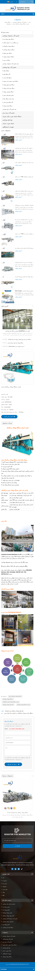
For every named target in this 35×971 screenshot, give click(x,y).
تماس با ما (5, 883)
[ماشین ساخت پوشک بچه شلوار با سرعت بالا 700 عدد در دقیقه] (7, 239)
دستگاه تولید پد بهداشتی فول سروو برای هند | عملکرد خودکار (24, 134)
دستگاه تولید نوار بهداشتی (8, 927)
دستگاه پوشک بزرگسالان (7, 23)
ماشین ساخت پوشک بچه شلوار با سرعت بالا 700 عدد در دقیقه (24, 234)
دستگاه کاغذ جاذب (7, 78)
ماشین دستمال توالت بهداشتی (9, 904)
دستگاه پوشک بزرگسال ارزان (15, 696)
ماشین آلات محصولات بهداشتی (20, 22)
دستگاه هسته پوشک (7, 106)
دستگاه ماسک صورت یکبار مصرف (11, 116)
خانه (30, 22)
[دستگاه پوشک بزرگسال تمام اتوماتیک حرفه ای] (17, 795)
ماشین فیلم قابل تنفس (8, 95)
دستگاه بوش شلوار (7, 53)
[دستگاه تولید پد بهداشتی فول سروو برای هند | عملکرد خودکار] (7, 139)
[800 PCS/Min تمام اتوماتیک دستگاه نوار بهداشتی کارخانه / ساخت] (7, 296)
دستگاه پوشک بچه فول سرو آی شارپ (15, 343)
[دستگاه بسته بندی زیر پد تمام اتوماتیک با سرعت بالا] (7, 225)
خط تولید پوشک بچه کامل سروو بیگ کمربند (24, 277)
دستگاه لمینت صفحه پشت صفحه (10, 81)
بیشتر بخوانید (18, 140)
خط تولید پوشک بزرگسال (8, 704)
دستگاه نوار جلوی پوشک (8, 85)
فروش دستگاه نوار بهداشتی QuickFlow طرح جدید (17, 331)
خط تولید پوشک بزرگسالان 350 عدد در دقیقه (24, 177)
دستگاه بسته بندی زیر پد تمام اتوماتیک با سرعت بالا (24, 220)
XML (3, 895)
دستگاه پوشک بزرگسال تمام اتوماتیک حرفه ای (17, 812)
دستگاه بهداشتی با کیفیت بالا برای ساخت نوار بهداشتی (24, 148)
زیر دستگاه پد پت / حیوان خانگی (10, 43)
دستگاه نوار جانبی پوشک (8, 88)
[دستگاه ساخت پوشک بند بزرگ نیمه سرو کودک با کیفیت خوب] (7, 168)
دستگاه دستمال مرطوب (8, 57)
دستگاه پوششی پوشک (8, 92)
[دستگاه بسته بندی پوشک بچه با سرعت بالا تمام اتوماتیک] (7, 268)
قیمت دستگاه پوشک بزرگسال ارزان (16, 728)
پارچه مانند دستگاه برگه (8, 99)
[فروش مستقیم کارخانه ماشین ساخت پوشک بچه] (7, 253)
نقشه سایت (5, 889)
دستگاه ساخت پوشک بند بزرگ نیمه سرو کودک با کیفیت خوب (24, 162)
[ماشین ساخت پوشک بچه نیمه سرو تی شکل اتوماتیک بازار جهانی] (7, 196)
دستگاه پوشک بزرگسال (8, 699)
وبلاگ (4, 892)
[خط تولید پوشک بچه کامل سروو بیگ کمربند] (7, 282)
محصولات (4, 886)
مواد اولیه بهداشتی (7, 120)
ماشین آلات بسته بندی (8, 113)
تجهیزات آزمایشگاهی (8, 127)
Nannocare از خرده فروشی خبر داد (16, 346)
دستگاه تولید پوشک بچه (8, 39)
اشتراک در (17, 846)
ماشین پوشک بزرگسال (7, 913)
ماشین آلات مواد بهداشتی (9, 67)
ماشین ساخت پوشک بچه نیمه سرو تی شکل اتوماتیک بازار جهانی (24, 191)
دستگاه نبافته (6, 71)
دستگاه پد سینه (6, 60)
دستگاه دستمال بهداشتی (8, 50)
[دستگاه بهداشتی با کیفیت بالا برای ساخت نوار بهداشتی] (7, 153)
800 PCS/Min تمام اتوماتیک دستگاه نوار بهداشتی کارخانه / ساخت (24, 291)
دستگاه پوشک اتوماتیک (7, 957)
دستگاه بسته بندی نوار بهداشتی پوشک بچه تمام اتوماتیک (19, 339)
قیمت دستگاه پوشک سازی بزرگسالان (11, 702)
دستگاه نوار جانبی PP (8, 102)
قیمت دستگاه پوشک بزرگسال (23, 704)
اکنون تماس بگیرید (8, 417)
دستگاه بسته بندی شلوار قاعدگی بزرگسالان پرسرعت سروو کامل (24, 205)
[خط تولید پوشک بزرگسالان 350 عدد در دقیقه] (7, 182)
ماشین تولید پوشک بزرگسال (8, 916)
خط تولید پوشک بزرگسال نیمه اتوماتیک (14, 711)
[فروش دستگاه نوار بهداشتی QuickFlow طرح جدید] (17, 319)
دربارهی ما (5, 881)
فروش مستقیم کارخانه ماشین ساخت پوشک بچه (24, 248)
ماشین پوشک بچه (6, 907)
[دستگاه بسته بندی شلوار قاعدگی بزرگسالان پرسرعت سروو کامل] (7, 211)
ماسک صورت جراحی (8, 123)
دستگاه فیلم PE (6, 74)
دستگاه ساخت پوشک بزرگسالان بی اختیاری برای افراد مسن (18, 713)
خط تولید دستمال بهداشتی (8, 921)
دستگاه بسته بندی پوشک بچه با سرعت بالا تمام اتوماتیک (24, 262)
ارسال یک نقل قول (12, 764)
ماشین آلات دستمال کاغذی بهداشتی (10, 919)
